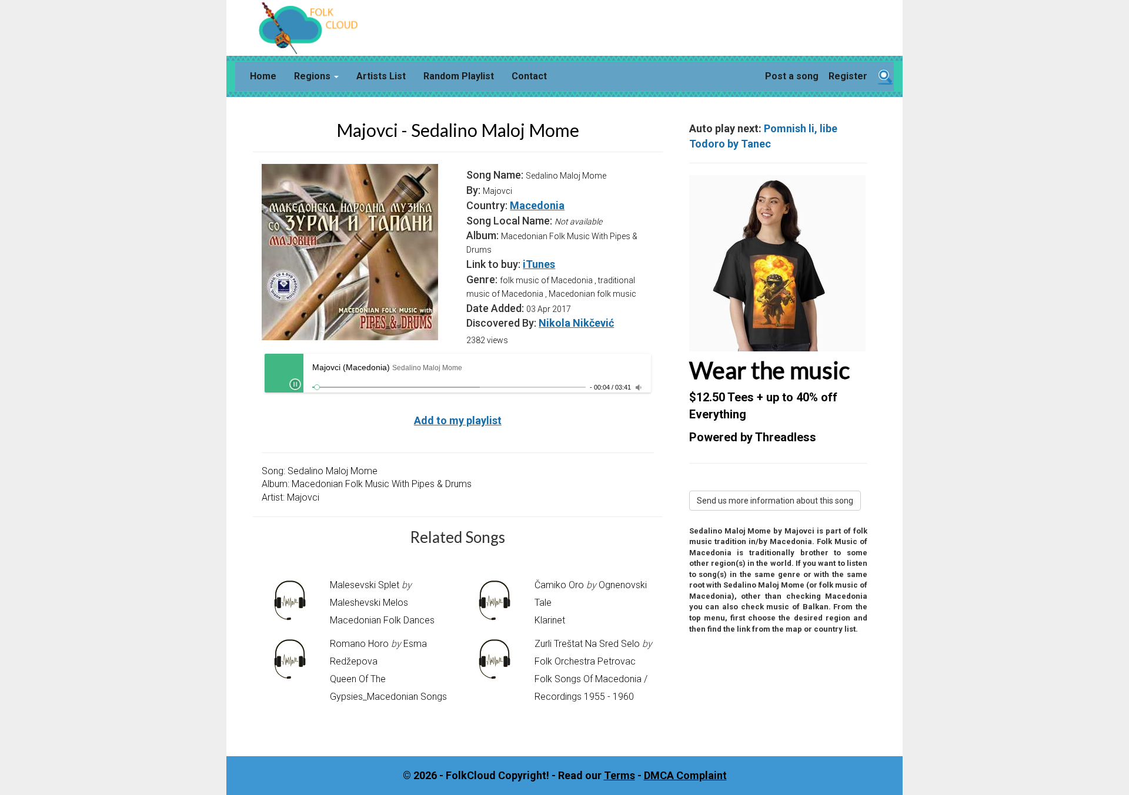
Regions (313, 76)
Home (263, 76)
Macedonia (537, 205)
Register (848, 76)
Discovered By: (501, 323)
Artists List (381, 76)
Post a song (792, 76)
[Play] (295, 384)
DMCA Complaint (685, 775)
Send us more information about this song (775, 500)
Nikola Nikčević (576, 323)
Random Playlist (458, 76)
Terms (619, 775)
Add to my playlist (458, 420)
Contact (529, 76)
